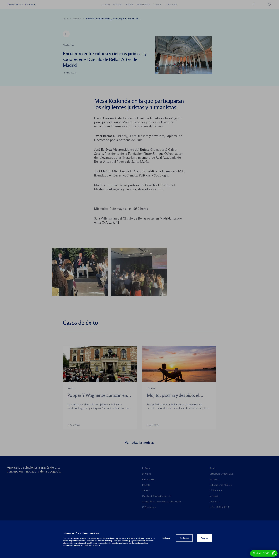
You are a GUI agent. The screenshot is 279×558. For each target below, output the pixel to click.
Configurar (184, 538)
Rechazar (166, 538)
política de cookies (96, 543)
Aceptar (204, 538)
